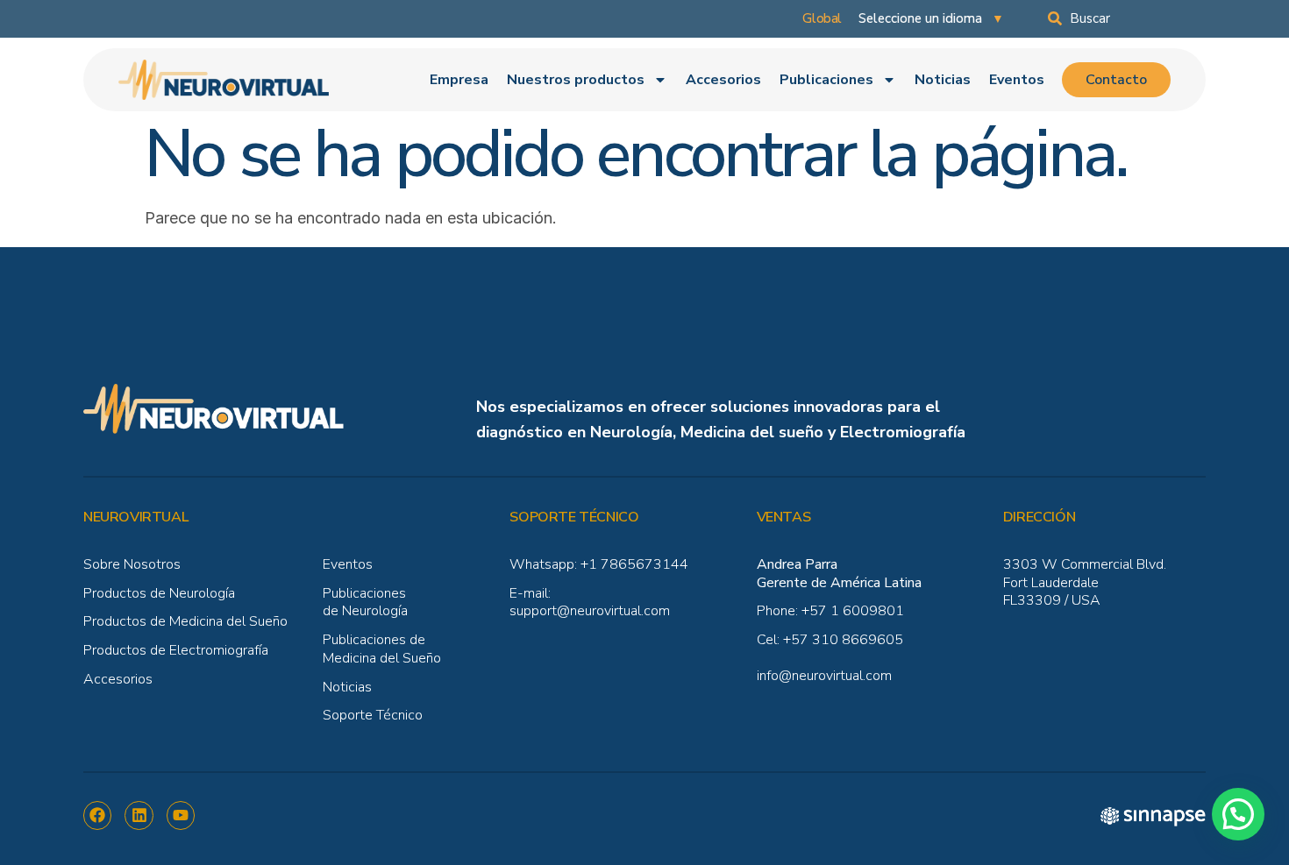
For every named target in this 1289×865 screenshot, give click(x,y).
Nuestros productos (575, 79)
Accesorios (723, 79)
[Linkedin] (139, 815)
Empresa (459, 79)
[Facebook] (97, 815)
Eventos (1016, 79)
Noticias (943, 79)
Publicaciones (826, 79)
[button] (1238, 814)
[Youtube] (181, 815)
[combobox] (1127, 18)
